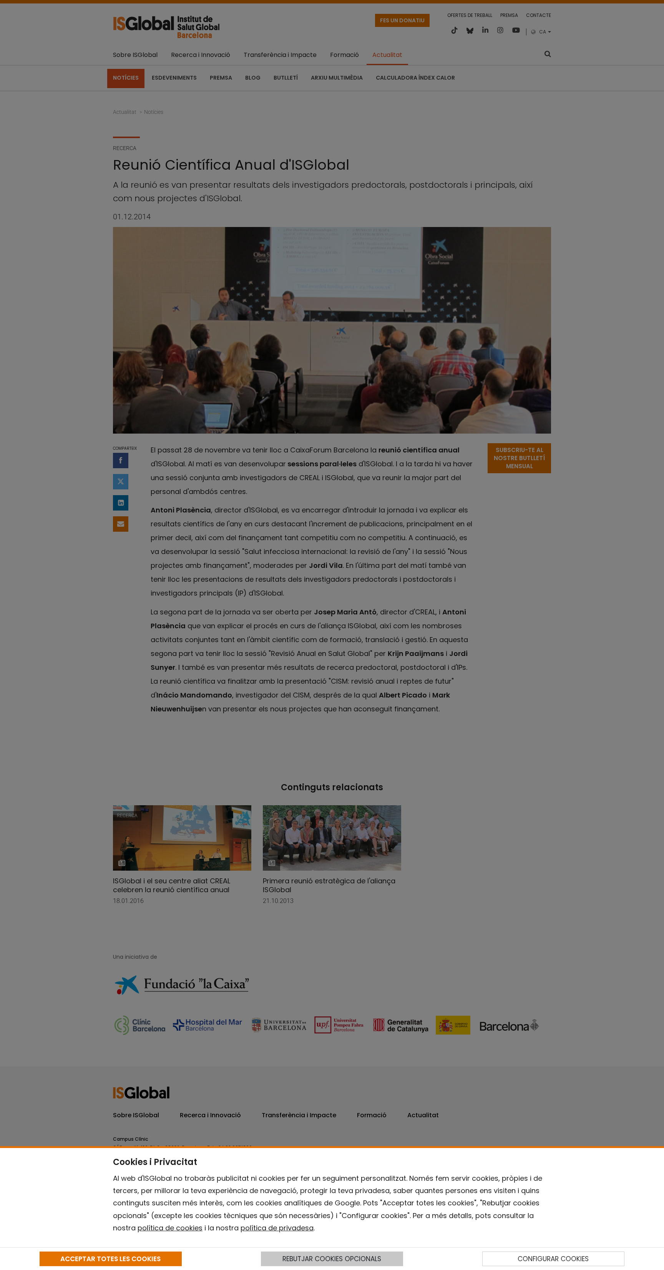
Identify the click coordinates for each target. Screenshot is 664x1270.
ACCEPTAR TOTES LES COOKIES (110, 1258)
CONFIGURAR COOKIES (553, 1258)
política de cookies (170, 1228)
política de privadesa (277, 1228)
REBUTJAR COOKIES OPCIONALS (331, 1258)
